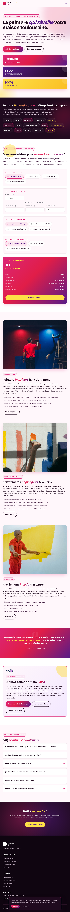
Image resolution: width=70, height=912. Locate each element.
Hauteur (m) (51, 206)
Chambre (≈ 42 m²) (15, 176)
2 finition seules (38, 243)
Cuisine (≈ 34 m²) (51, 176)
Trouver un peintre (15, 711)
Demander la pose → (35, 298)
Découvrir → (9, 514)
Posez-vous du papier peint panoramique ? (21, 788)
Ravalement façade (9, 865)
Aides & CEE (6, 868)
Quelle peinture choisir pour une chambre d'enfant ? (24, 755)
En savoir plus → (11, 412)
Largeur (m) (30, 206)
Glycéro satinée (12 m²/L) (17, 229)
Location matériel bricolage (18, 704)
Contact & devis (8, 877)
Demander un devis (34, 49)
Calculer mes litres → (13, 49)
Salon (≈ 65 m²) (34, 176)
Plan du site (6, 886)
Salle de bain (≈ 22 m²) (16, 181)
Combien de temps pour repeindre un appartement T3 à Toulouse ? (30, 747)
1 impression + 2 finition (17, 243)
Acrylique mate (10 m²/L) (17, 224)
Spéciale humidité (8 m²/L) (41, 229)
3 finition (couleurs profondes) (19, 249)
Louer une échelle (41, 704)
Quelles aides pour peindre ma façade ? (20, 780)
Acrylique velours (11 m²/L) (41, 224)
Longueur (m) (10, 206)
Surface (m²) (10, 194)
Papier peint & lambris (9, 861)
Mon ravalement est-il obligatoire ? (18, 763)
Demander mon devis (35, 824)
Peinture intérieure (8, 858)
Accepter (15, 906)
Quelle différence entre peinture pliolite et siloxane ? (25, 772)
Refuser (25, 906)
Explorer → (9, 617)
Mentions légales (8, 883)
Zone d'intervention (9, 880)
